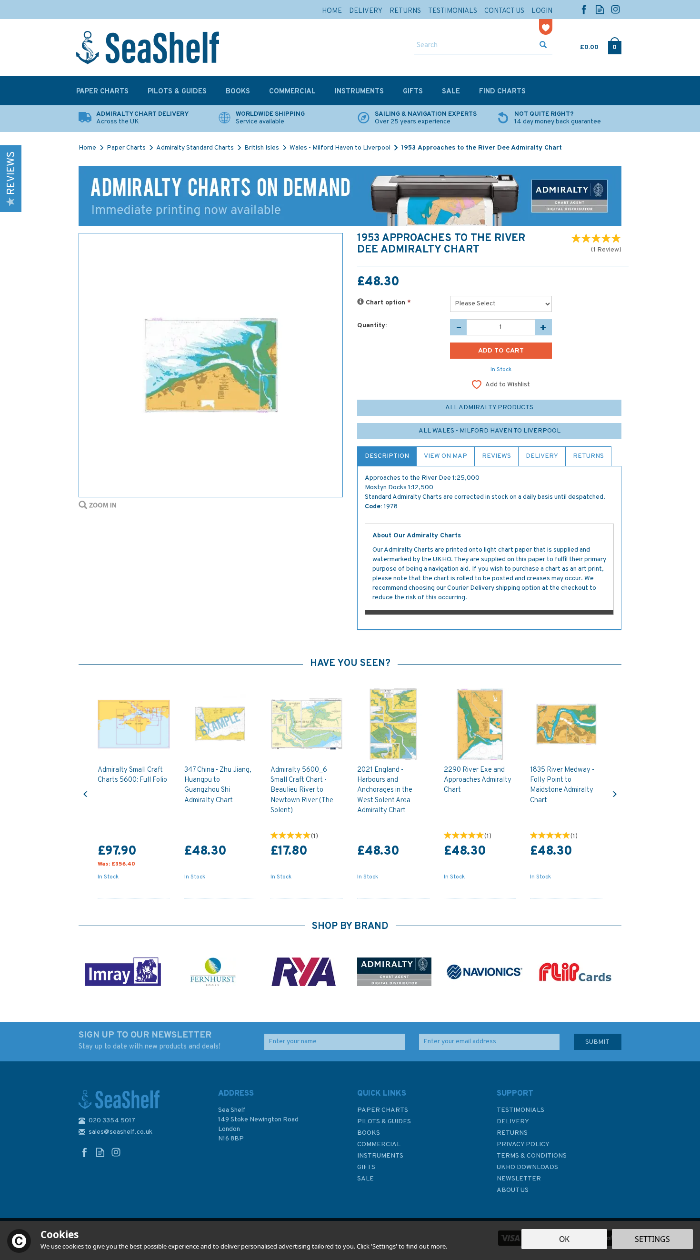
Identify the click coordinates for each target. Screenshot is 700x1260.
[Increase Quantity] (543, 327)
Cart (581, 45)
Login (541, 11)
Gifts (366, 1167)
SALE (365, 1179)
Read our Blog (600, 9)
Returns (588, 456)
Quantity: (372, 326)
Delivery (542, 456)
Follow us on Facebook (584, 9)
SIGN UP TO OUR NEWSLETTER (149, 1040)
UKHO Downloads (527, 1167)
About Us (513, 1190)
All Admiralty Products (489, 407)
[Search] (543, 45)
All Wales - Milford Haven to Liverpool (489, 431)
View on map (445, 456)
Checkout (614, 45)
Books (368, 1133)
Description (387, 456)
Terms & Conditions (532, 1156)
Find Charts (502, 91)
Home (332, 11)
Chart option (387, 303)
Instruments (380, 1156)
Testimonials (520, 1110)
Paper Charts (382, 1110)
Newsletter (519, 1179)
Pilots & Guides (384, 1122)
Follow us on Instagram (615, 9)
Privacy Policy (523, 1144)
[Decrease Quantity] (458, 327)
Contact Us (504, 11)
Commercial (378, 1144)
